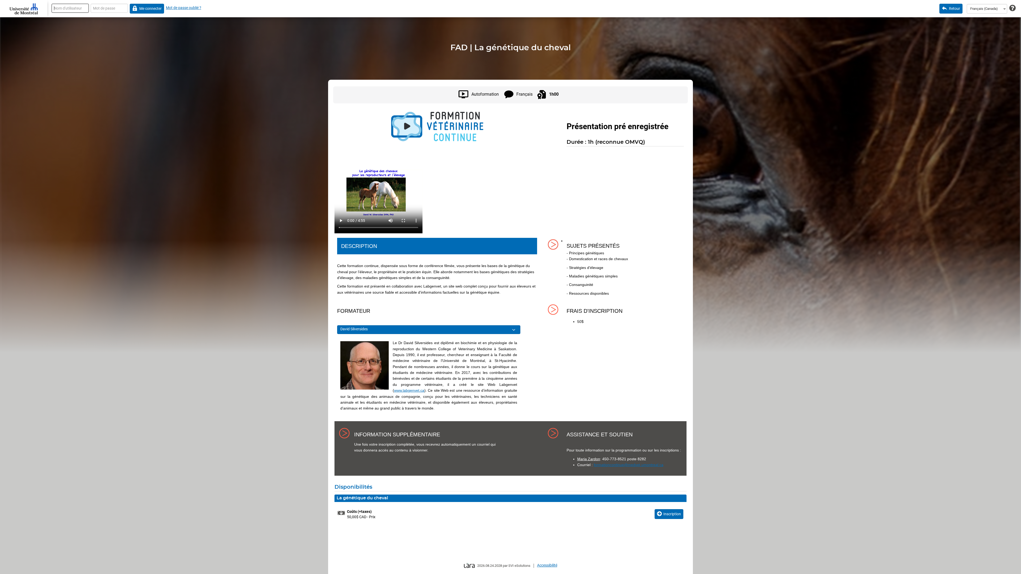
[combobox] (987, 9)
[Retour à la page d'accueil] (23, 8)
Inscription (672, 514)
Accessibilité (547, 565)
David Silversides (354, 329)
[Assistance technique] (1012, 8)
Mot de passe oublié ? (183, 8)
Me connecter (150, 8)
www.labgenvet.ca (409, 390)
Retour (954, 8)
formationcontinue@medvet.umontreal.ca (628, 465)
